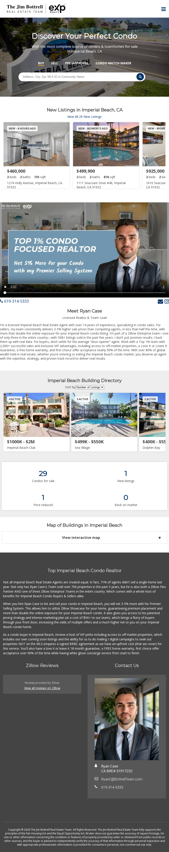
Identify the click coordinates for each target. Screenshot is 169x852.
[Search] (140, 76)
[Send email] (160, 301)
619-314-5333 (16, 301)
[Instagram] (166, 301)
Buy (41, 63)
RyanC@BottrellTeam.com (121, 779)
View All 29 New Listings (84, 117)
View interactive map (81, 537)
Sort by (70, 387)
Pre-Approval (77, 63)
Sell (54, 63)
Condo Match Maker (113, 63)
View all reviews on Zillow (42, 688)
